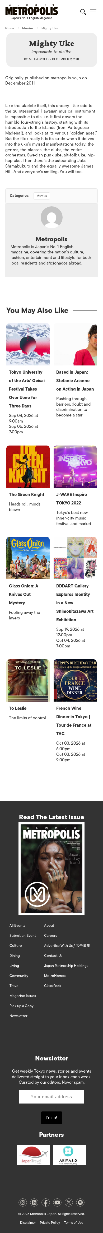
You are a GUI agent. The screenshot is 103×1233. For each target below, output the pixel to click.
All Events (17, 926)
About (49, 926)
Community (19, 976)
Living (14, 966)
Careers (50, 936)
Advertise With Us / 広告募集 (67, 946)
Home (9, 28)
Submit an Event (23, 936)
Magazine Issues (23, 996)
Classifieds (52, 986)
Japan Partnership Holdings (66, 966)
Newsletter (18, 1016)
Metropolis (39, 59)
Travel (14, 986)
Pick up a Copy (22, 1006)
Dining (15, 956)
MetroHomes (54, 976)
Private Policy (50, 1222)
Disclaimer (28, 1222)
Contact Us (53, 956)
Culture (16, 946)
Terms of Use (73, 1222)
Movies (28, 28)
